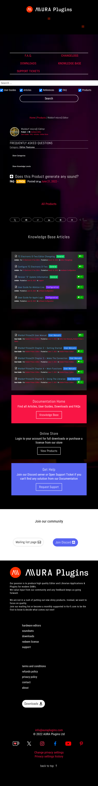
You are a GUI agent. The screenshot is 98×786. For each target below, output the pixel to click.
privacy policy (29, 676)
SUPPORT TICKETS (28, 71)
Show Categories (19, 155)
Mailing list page (26, 542)
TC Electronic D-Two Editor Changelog (36, 256)
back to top (47, 766)
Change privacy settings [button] (49, 752)
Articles (36, 134)
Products (41, 117)
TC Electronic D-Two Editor (31, 260)
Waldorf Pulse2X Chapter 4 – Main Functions (39, 368)
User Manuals (55, 335)
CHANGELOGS (69, 55)
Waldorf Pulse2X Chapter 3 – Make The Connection (42, 358)
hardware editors (31, 625)
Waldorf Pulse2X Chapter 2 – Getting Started (39, 348)
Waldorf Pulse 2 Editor (32, 339)
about (25, 687)
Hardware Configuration (68, 270)
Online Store (44, 134)
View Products (49, 451)
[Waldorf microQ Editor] (14, 131)
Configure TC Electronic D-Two (32, 266)
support (26, 647)
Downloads (31, 704)
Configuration (53, 287)
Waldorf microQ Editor (33, 129)
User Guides (25, 134)
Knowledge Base (49, 415)
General (60, 256)
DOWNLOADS (28, 63)
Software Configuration (46, 291)
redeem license (30, 641)
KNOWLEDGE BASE (69, 63)
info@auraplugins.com (49, 730)
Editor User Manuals (65, 339)
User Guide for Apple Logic (30, 297)
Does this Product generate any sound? (47, 176)
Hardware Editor (36, 132)
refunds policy (30, 671)
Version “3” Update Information (32, 276)
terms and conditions (34, 666)
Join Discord (63, 542)
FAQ (31, 134)
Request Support (49, 487)
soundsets (28, 630)
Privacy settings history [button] (49, 756)
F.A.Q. (28, 55)
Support (41, 280)
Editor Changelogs (66, 260)
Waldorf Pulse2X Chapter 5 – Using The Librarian (41, 378)
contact (26, 682)
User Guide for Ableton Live (30, 287)
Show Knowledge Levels (22, 166)
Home (32, 117)
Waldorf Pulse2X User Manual (32, 335)
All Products (48, 204)
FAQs (22, 181)
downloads (28, 636)
